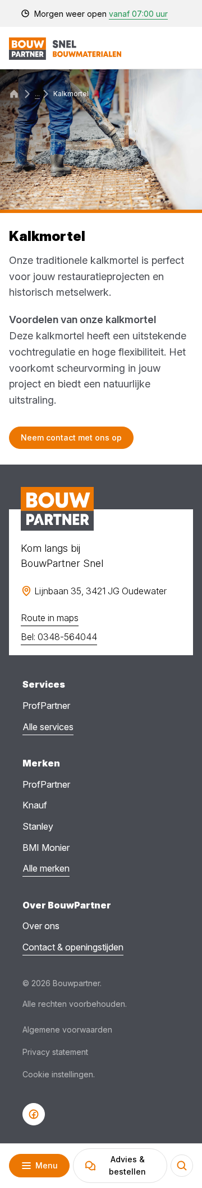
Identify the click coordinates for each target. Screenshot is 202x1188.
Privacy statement (55, 1052)
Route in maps (50, 617)
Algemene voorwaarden (67, 1029)
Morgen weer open (101, 13)
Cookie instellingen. (58, 1074)
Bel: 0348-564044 (59, 636)
